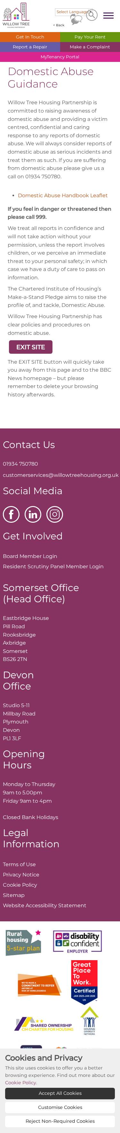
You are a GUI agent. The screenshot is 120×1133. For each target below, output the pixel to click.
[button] (30, 347)
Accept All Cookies (60, 1093)
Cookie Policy (20, 1083)
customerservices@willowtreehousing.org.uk (61, 475)
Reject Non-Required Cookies (60, 1121)
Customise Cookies (60, 1107)
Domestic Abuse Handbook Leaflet (63, 195)
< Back (58, 25)
